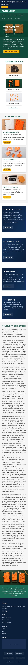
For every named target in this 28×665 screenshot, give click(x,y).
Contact (9, 19)
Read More (7, 142)
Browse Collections (11, 51)
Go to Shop (8, 257)
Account (21, 15)
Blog (14, 15)
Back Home (8, 314)
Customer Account (6, 622)
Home (3, 15)
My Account (8, 286)
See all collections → (14, 108)
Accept (5, 7)
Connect (17, 19)
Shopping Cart (5, 620)
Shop (9, 15)
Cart (3, 19)
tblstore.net (8, 11)
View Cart (8, 227)
